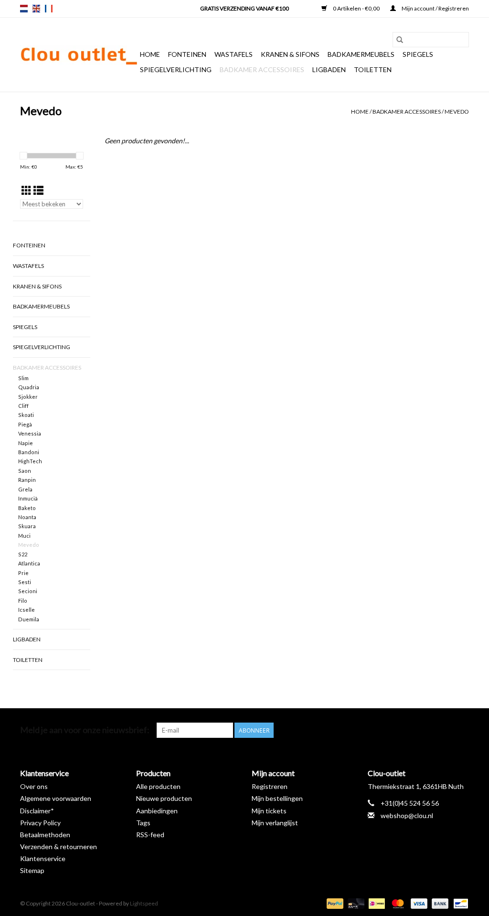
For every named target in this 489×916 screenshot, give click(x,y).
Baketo (27, 508)
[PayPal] (333, 902)
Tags (143, 823)
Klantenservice (42, 858)
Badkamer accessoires (262, 69)
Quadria (28, 387)
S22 (22, 554)
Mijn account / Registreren (435, 8)
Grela (25, 489)
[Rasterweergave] (26, 190)
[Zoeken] (400, 39)
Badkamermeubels (361, 54)
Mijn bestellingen (277, 798)
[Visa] (417, 902)
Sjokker (28, 397)
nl (24, 8)
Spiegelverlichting (176, 69)
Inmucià (28, 498)
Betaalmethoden (45, 835)
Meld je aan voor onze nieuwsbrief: (84, 730)
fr (49, 8)
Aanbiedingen (157, 811)
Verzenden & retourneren (58, 846)
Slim (23, 378)
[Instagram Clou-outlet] (461, 730)
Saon (24, 471)
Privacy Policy (40, 823)
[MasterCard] (396, 902)
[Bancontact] (459, 902)
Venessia (29, 433)
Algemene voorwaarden (55, 798)
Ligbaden (329, 69)
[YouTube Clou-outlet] (444, 730)
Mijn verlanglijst (275, 823)
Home (150, 54)
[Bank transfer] (438, 902)
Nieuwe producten (164, 798)
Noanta (27, 517)
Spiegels (418, 54)
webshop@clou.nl (407, 815)
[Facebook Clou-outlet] (411, 730)
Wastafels (233, 54)
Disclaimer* (37, 811)
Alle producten (158, 786)
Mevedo (457, 111)
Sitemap (32, 870)
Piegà (25, 424)
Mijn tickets (269, 811)
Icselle (26, 610)
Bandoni (28, 452)
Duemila (28, 619)
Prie (23, 573)
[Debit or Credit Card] (354, 902)
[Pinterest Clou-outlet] (428, 730)
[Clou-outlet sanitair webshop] (78, 54)
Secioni (27, 591)
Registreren (269, 786)
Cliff (23, 406)
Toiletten (373, 69)
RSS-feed (150, 835)
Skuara (27, 526)
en (36, 8)
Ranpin (27, 480)
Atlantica (29, 563)
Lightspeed (144, 903)
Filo (22, 600)
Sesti (24, 582)
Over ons (34, 786)
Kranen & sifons (290, 54)
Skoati (26, 415)
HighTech (30, 461)
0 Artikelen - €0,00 (356, 8)
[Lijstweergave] (38, 190)
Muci (24, 536)
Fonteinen (187, 54)
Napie (25, 443)
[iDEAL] (375, 902)
